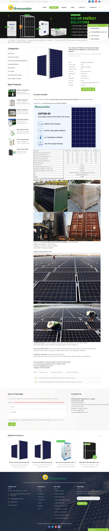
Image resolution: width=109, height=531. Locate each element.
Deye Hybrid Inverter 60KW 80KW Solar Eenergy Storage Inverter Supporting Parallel (23, 129)
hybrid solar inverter (60, 503)
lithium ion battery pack (60, 512)
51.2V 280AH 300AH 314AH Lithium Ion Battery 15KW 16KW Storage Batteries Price (23, 120)
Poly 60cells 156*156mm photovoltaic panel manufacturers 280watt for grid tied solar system (38, 402)
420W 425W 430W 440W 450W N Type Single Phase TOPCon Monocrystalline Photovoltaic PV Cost (66, 462)
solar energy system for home (62, 500)
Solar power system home (61, 506)
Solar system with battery (61, 509)
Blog (40, 503)
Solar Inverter (11, 68)
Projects (63, 7)
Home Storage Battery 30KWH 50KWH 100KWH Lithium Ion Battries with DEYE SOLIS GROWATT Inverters (23, 139)
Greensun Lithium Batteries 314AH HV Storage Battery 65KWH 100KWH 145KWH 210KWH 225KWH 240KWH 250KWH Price (23, 100)
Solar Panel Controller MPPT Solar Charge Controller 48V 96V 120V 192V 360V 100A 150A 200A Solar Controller (42, 462)
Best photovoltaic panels (72, 372)
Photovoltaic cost (43, 372)
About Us (82, 7)
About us (41, 497)
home (13, 40)
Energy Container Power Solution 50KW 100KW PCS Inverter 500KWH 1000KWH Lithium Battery (23, 110)
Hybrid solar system (59, 491)
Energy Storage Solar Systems (62, 515)
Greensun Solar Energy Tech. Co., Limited (83, 399)
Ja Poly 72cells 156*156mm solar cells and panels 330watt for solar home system (60, 382)
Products (54, 7)
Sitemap (41, 506)
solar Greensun (44, 1)
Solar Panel (21, 40)
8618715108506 (15, 1)
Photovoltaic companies (57, 372)
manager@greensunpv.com (30, 1)
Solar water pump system (15, 75)
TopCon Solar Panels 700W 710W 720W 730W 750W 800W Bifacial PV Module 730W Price (23, 149)
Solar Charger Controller (14, 79)
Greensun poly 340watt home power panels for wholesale (19, 462)
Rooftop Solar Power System (61, 518)
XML (40, 509)
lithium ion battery (59, 494)
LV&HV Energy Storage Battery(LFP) (17, 61)
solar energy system (60, 497)
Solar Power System (13, 57)
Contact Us (93, 7)
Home (44, 7)
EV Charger (11, 71)
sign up (81, 503)
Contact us (42, 500)
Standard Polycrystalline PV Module (40, 40)
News (72, 7)
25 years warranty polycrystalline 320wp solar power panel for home (57, 378)
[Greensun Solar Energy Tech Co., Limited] (20, 7)
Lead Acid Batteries (13, 64)
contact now (87, 89)
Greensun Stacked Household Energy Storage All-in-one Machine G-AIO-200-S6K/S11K (23, 90)
